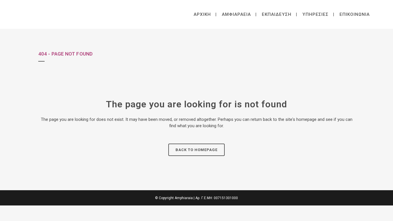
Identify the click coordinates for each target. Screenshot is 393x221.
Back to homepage (196, 150)
